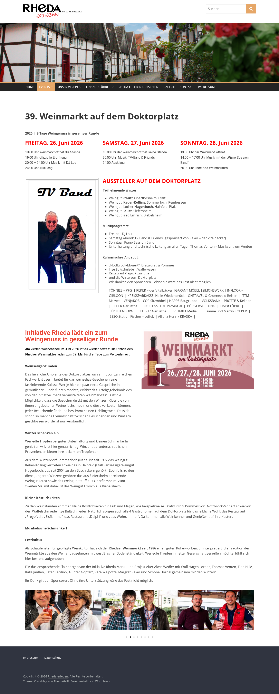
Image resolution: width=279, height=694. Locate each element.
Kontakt (186, 87)
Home (30, 87)
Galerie (169, 87)
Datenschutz (52, 657)
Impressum (206, 87)
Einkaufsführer (98, 87)
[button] (29, 612)
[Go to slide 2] (130, 637)
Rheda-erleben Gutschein (138, 87)
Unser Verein (68, 87)
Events (44, 87)
